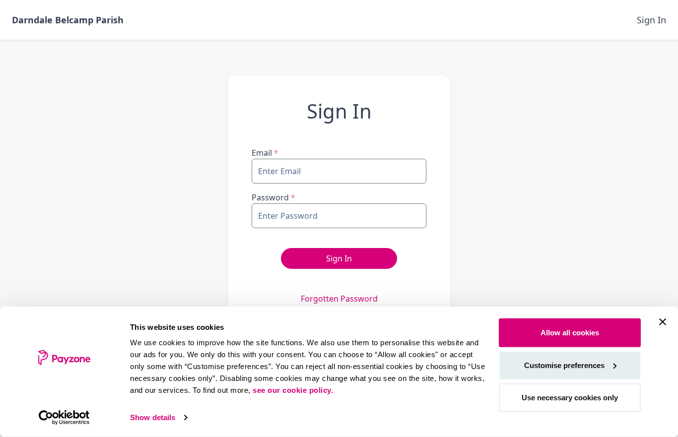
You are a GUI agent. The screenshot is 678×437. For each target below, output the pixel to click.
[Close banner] (662, 321)
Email (265, 152)
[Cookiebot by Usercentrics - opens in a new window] (64, 417)
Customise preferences (564, 365)
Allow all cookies (570, 332)
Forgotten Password (339, 298)
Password (273, 197)
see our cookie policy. (293, 390)
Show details (152, 417)
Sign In (651, 20)
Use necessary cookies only (570, 397)
